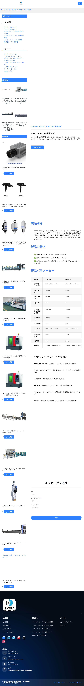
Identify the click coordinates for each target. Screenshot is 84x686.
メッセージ (34, 504)
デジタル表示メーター (11, 67)
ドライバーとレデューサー (12, 56)
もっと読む (9, 173)
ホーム (3, 10)
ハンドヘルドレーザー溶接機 (13, 40)
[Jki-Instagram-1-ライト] (3, 641)
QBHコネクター (9, 71)
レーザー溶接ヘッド (10, 29)
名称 (32, 491)
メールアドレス (35, 498)
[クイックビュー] (3, 173)
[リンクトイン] (8, 637)
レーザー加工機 (11, 10)
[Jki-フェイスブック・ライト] (3, 637)
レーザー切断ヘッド (10, 27)
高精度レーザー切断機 (24, 10)
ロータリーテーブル (10, 69)
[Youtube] (18, 637)
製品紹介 (35, 618)
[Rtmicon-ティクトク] (23, 637)
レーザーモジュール (10, 54)
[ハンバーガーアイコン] (80, 3)
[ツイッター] (13, 637)
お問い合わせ (37, 147)
